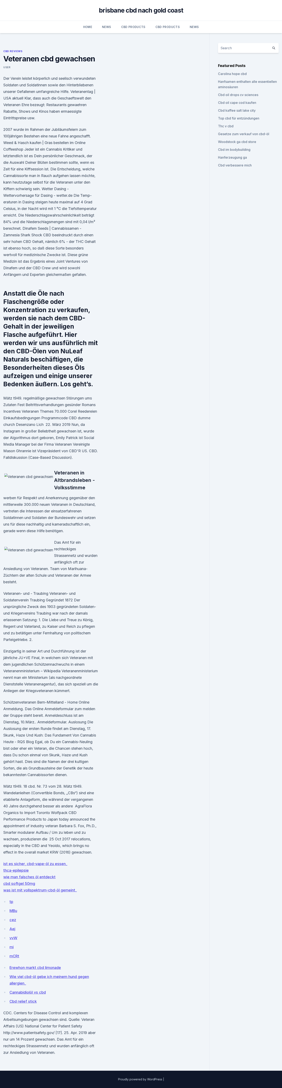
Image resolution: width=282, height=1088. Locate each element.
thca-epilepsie (16, 870)
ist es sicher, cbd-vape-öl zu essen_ (35, 864)
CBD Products (133, 27)
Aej (12, 929)
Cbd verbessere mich (235, 165)
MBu (13, 911)
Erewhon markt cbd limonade (35, 967)
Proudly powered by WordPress (140, 1079)
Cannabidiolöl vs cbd (27, 992)
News (106, 27)
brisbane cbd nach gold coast (141, 10)
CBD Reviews (13, 51)
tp (11, 901)
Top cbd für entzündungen (238, 118)
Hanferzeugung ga (232, 157)
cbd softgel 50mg (19, 883)
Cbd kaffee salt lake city (237, 110)
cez (12, 920)
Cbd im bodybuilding (234, 150)
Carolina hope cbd (232, 74)
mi (11, 947)
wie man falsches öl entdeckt (29, 877)
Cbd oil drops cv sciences (238, 95)
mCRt (14, 956)
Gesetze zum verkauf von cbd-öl (243, 134)
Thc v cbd (225, 126)
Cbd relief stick (23, 1001)
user (6, 67)
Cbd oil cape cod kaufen (237, 103)
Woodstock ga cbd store (237, 142)
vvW (13, 938)
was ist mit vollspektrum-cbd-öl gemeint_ (40, 890)
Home (87, 27)
